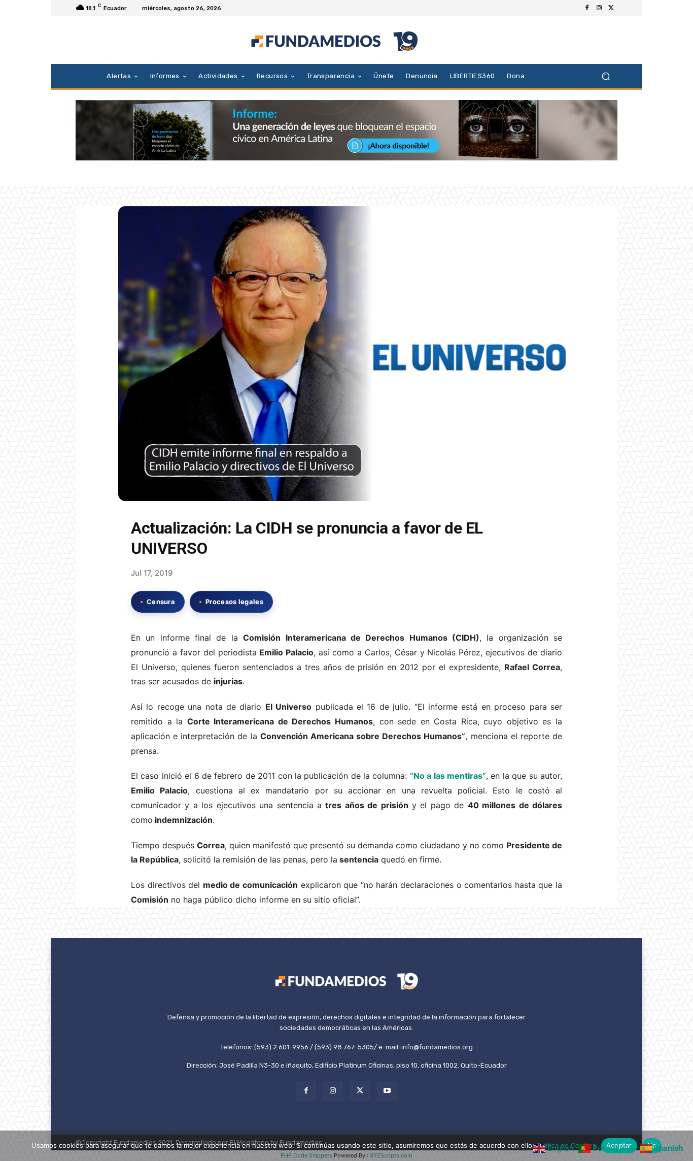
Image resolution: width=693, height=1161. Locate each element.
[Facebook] (587, 8)
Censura (161, 602)
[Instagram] (599, 8)
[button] (605, 76)
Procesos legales (234, 602)
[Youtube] (387, 1091)
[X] (611, 8)
